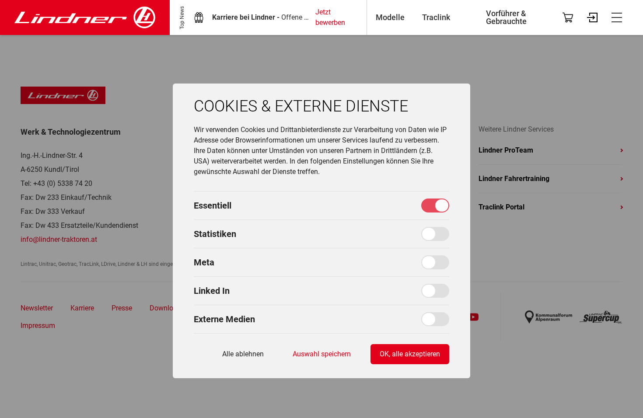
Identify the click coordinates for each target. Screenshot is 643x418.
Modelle (390, 17)
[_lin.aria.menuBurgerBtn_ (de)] (617, 17)
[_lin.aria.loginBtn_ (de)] (592, 17)
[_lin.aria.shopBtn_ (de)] (568, 17)
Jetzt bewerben (330, 17)
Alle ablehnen (243, 354)
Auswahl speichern (322, 354)
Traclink (436, 17)
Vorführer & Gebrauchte (506, 17)
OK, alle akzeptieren (410, 354)
